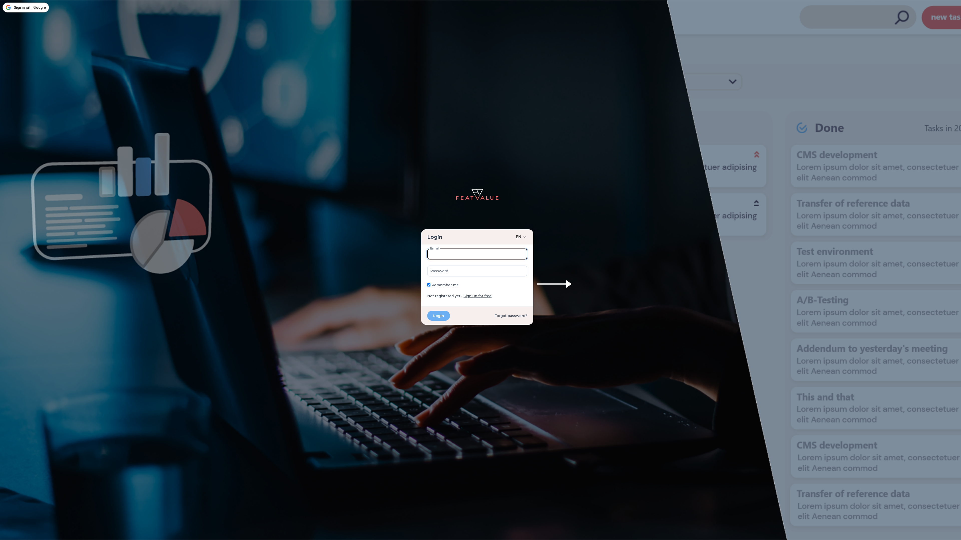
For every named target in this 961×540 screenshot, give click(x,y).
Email (434, 248)
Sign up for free (477, 296)
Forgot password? (511, 316)
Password (439, 271)
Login (434, 237)
